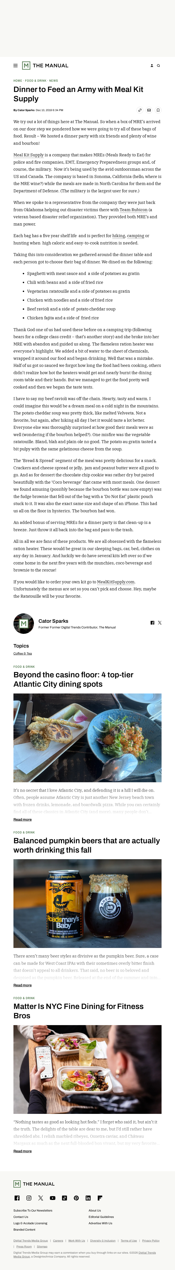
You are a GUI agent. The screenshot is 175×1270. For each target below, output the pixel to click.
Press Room (24, 1247)
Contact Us (20, 1217)
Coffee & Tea (22, 653)
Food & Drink (24, 666)
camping (135, 235)
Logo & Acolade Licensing (30, 1223)
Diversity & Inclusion (103, 1241)
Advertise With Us (100, 1223)
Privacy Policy (151, 1241)
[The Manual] (45, 65)
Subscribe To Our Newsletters (32, 1210)
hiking (118, 235)
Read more (22, 819)
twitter (160, 623)
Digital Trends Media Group (30, 1241)
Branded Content (24, 1229)
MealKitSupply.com (115, 581)
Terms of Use (129, 1241)
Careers (58, 1241)
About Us (95, 1210)
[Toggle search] (158, 65)
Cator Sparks (26, 110)
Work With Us (76, 1241)
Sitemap (42, 1247)
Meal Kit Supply (28, 154)
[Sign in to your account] (152, 65)
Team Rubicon (134, 209)
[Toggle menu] (15, 65)
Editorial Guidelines (101, 1217)
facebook (152, 623)
